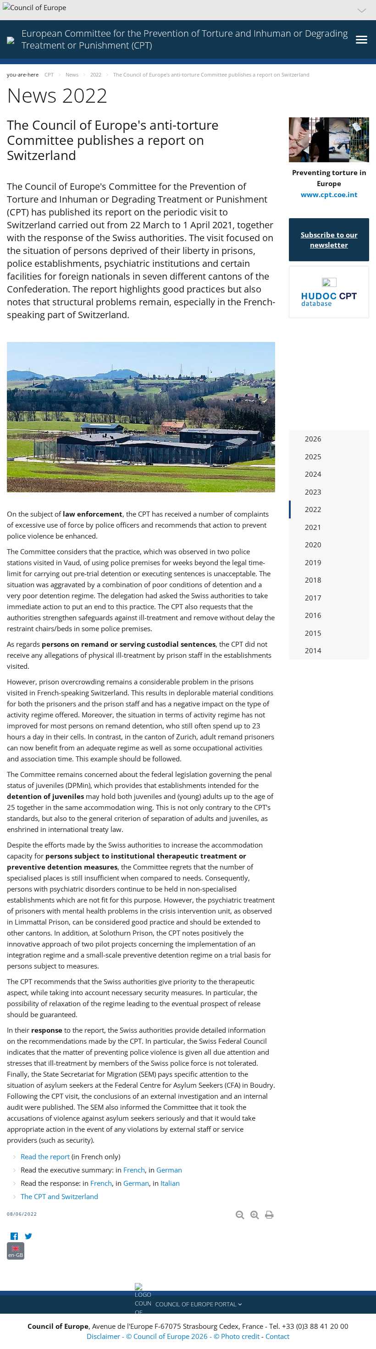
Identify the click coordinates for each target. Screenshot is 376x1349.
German (169, 1169)
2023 (313, 491)
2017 (313, 597)
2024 (313, 474)
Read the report (46, 1156)
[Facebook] (14, 1236)
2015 (313, 633)
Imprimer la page (270, 1213)
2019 (313, 562)
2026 (313, 438)
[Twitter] (28, 1236)
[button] (188, 10)
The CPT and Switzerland (59, 1196)
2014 (313, 650)
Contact (277, 1336)
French (134, 1169)
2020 (313, 544)
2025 (313, 456)
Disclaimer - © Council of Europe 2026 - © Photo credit (174, 1336)
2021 (313, 527)
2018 (313, 579)
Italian (170, 1183)
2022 (313, 509)
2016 (313, 615)
